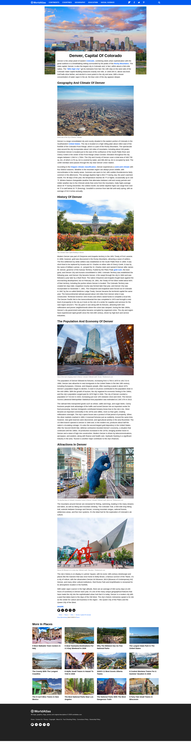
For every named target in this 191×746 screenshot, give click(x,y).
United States (74, 144)
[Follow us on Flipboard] (32, 724)
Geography (80, 2)
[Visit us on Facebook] (36, 724)
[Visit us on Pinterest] (44, 724)
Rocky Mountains (121, 64)
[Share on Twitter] (66, 610)
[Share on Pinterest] (70, 610)
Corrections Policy (82, 719)
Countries (67, 2)
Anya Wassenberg (62, 617)
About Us (59, 719)
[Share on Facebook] (62, 610)
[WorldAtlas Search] (159, 2)
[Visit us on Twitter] (40, 724)
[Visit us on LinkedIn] (48, 724)
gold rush (118, 270)
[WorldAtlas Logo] (39, 2)
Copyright (52, 719)
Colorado (90, 61)
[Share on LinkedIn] (73, 610)
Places (78, 617)
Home (33, 719)
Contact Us (39, 719)
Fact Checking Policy (69, 719)
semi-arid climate (122, 167)
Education (93, 2)
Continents (54, 2)
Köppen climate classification (83, 167)
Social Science (108, 2)
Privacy (46, 719)
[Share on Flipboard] (58, 610)
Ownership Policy (94, 719)
